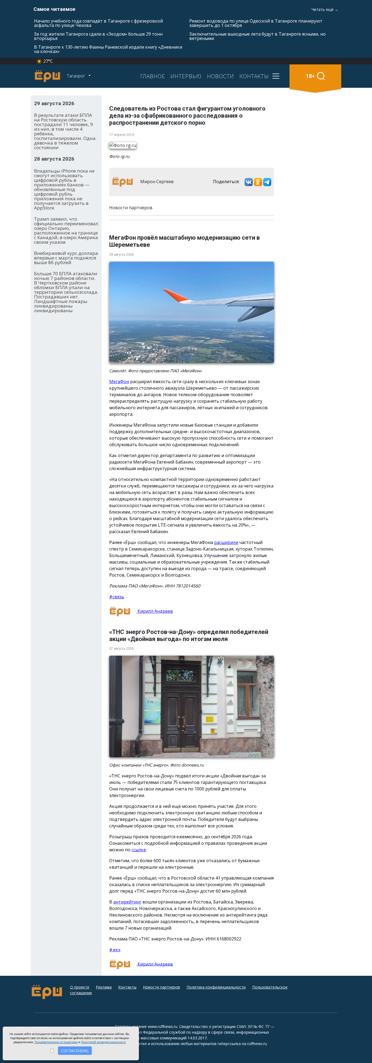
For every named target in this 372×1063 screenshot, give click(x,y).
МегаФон (119, 381)
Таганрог (76, 76)
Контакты (127, 987)
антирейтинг (127, 902)
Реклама (104, 987)
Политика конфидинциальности (216, 987)
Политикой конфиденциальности (103, 1042)
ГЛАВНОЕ (152, 76)
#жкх (114, 950)
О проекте (79, 987)
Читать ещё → (325, 9)
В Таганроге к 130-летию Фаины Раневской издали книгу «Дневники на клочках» (108, 49)
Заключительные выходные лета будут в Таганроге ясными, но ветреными (257, 36)
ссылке (139, 850)
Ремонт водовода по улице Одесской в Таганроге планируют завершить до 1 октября (255, 23)
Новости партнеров (161, 987)
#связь (116, 597)
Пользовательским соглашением (56, 1042)
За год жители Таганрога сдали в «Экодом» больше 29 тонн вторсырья (98, 36)
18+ (310, 76)
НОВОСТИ (220, 76)
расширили (226, 542)
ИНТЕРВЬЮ (186, 76)
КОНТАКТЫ (254, 76)
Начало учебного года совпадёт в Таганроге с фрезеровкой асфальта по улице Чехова (98, 23)
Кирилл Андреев (154, 611)
